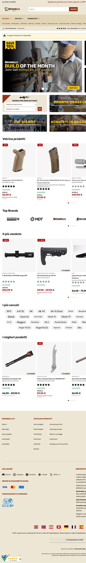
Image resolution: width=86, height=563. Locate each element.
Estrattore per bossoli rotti (11, 379)
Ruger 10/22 (24, 327)
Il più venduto (12, 234)
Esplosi (18, 19)
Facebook (32, 474)
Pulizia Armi (53, 439)
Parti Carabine (15, 23)
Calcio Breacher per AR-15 (46, 275)
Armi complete (6, 23)
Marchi (4, 424)
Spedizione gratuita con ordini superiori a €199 (66, 2)
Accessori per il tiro (53, 23)
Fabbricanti (33, 19)
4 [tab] (74, 204)
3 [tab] (72, 204)
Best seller (5, 429)
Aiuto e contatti (10, 2)
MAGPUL (4, 178)
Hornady (79, 317)
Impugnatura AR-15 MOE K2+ (12, 180)
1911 (9, 311)
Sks (79, 327)
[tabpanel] (42, 66)
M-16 (9, 322)
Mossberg (35, 322)
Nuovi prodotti (7, 434)
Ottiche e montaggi (76, 23)
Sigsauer (57, 328)
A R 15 (20, 311)
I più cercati (11, 305)
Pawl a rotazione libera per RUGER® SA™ (51, 379)
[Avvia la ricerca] (73, 9)
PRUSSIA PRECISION (8, 273)
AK (31, 311)
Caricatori (38, 23)
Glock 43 (24, 316)
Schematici (6, 439)
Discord (8, 474)
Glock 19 (52, 316)
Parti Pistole (23, 23)
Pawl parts (39, 397)
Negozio (5, 19)
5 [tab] (76, 203)
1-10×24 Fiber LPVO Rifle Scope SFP (14, 275)
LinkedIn (44, 474)
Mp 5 (47, 322)
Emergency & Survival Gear (59, 444)
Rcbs (74, 322)
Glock (11, 316)
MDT (73, 273)
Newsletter (5, 444)
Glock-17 (66, 316)
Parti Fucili (31, 23)
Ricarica (44, 23)
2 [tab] (46, 89)
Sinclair (69, 328)
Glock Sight (38, 317)
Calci (38, 294)
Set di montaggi (6, 292)
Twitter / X (56, 474)
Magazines (39, 199)
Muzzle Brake (60, 322)
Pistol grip (4, 198)
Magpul (21, 322)
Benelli (70, 311)
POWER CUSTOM (42, 376)
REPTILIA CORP (76, 178)
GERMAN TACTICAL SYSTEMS (46, 273)
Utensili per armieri (64, 23)
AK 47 (41, 311)
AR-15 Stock (57, 311)
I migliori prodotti (15, 337)
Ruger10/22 (42, 327)
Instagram (19, 474)
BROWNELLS (6, 376)
